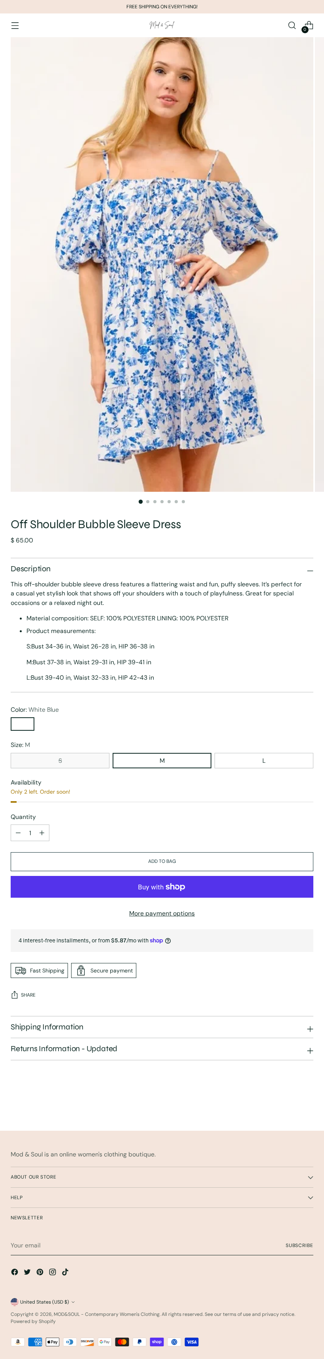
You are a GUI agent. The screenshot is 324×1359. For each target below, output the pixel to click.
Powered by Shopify (33, 1321)
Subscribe (299, 1245)
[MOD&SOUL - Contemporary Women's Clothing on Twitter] (28, 1273)
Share (28, 995)
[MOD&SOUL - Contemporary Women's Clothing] (162, 25)
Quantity (23, 817)
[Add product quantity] (18, 833)
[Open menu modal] (15, 25)
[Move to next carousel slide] (306, 1103)
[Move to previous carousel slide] (288, 1104)
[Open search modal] (292, 25)
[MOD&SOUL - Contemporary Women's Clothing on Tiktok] (66, 1273)
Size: (20, 745)
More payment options (162, 913)
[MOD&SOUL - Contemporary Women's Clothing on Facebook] (15, 1273)
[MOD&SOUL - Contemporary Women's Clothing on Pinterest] (40, 1273)
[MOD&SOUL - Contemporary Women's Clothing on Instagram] (53, 1273)
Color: (35, 709)
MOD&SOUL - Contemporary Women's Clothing (107, 1314)
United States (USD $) (44, 1302)
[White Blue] (22, 724)
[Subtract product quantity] (42, 833)
